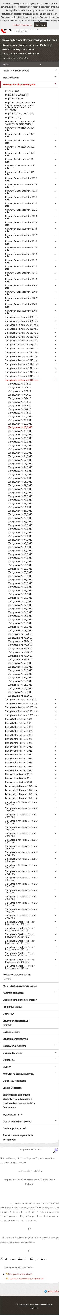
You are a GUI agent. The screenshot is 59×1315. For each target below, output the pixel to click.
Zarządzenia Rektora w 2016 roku (21, 356)
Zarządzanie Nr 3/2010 (19, 391)
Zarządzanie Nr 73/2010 (20, 644)
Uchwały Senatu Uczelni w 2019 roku (21, 223)
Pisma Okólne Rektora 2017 (18, 754)
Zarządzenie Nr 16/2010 (20, 438)
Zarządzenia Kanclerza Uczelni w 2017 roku (21, 860)
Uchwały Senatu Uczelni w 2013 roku (21, 261)
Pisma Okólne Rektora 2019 (18, 746)
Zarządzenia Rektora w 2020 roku (21, 340)
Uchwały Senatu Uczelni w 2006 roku (21, 305)
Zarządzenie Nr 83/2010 (20, 677)
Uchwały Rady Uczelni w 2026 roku (19, 129)
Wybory (7, 1066)
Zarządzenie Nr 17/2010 (20, 441)
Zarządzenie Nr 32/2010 (20, 496)
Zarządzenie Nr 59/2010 (20, 594)
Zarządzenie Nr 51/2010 (20, 565)
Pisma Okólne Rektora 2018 (18, 750)
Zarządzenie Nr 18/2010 (20, 445)
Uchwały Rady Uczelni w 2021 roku (19, 160)
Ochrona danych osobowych (17, 1121)
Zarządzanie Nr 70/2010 (20, 634)
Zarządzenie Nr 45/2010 (20, 543)
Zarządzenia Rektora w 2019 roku (21, 344)
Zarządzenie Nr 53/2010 (20, 572)
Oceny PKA (8, 1013)
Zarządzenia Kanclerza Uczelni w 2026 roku (21, 803)
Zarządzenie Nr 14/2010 (20, 430)
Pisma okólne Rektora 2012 (18, 774)
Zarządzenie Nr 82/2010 (20, 673)
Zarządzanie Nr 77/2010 (20, 659)
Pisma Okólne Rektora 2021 (18, 738)
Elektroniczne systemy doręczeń (20, 999)
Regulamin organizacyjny (17, 94)
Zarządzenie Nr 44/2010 (20, 539)
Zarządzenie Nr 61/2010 (20, 601)
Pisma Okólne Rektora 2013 (18, 770)
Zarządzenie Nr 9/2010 (19, 412)
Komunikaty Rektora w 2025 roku (21, 786)
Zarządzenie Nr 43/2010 (20, 536)
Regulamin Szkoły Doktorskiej (19, 113)
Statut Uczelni (12, 90)
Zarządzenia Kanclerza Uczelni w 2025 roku (21, 809)
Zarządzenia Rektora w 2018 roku (21, 348)
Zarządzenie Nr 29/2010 (20, 485)
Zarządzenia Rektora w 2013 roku (21, 368)
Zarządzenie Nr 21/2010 (20, 456)
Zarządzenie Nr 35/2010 (20, 507)
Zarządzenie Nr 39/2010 (20, 521)
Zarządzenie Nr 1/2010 (19, 383)
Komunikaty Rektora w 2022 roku (21, 790)
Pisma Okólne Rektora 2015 (18, 762)
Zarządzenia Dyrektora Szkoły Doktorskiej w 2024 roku (19, 935)
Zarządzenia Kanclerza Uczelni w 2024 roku (21, 815)
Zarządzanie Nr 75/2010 (20, 652)
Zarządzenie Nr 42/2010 (20, 532)
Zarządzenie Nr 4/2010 (19, 394)
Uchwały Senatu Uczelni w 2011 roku (21, 274)
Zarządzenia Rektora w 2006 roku (21, 711)
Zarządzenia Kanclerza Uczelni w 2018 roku (21, 853)
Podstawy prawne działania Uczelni (17, 976)
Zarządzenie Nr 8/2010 (19, 409)
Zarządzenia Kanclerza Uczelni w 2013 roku (21, 885)
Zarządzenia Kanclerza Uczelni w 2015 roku (21, 872)
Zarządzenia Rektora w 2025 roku (21, 320)
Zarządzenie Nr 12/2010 (20, 423)
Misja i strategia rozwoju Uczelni (20, 985)
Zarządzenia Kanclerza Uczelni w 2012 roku (21, 891)
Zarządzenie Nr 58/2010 (20, 590)
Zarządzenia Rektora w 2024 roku (21, 324)
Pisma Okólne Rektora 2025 (18, 723)
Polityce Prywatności (22, 24)
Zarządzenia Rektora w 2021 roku (21, 336)
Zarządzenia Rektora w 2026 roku (21, 316)
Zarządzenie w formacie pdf (20, 1274)
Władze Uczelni (11, 77)
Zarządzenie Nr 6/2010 (19, 401)
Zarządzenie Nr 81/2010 (20, 670)
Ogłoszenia (9, 1059)
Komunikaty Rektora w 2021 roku (21, 794)
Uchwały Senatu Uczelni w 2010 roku (21, 280)
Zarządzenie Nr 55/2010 (20, 579)
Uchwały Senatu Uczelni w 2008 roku (21, 293)
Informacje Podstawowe (16, 70)
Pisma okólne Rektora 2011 (18, 778)
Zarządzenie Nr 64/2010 (20, 612)
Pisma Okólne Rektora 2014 (18, 766)
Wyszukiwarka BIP (12, 1114)
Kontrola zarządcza (13, 992)
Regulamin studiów (14, 98)
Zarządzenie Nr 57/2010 (20, 586)
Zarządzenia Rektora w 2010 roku (20, 53)
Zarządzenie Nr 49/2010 (20, 557)
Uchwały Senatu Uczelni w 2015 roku (21, 248)
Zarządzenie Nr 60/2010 (20, 597)
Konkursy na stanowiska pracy (18, 1073)
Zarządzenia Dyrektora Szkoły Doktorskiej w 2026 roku (19, 923)
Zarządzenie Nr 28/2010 (20, 481)
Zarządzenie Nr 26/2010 (20, 474)
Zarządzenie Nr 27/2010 (20, 478)
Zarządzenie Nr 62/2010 (20, 605)
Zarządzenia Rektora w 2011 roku (21, 376)
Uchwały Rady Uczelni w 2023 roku (19, 148)
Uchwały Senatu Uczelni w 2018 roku (21, 230)
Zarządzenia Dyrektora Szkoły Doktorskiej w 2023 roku (19, 942)
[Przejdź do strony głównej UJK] (20, 32)
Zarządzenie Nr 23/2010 (20, 463)
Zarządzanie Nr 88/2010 (20, 695)
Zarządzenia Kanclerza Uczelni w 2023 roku (21, 822)
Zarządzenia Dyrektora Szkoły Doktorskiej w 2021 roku (19, 954)
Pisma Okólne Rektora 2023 (18, 730)
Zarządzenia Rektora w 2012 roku (21, 372)
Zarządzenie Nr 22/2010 (20, 459)
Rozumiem (40, 24)
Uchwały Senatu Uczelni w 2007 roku (21, 299)
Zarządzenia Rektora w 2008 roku (21, 703)
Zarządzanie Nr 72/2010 (20, 641)
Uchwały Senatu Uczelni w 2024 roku (21, 192)
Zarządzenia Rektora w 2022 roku (21, 332)
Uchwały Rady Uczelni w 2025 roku (19, 135)
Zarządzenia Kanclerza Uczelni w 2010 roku (21, 904)
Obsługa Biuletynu (12, 1052)
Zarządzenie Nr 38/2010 (20, 517)
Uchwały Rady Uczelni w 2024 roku (19, 141)
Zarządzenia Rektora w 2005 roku (21, 715)
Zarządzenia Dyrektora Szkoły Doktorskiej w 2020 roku (19, 960)
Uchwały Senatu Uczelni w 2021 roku (21, 211)
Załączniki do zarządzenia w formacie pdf (26, 1279)
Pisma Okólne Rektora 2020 (18, 742)
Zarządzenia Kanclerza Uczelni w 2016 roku (21, 866)
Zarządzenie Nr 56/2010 (20, 583)
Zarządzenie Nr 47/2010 (20, 550)
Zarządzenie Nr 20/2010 (20, 452)
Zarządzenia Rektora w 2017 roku (21, 352)
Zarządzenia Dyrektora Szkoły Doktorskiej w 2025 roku (19, 929)
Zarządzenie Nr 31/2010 (20, 492)
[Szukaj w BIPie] (55, 1150)
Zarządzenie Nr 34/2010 (20, 503)
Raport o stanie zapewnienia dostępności (18, 1137)
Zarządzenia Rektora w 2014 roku (21, 364)
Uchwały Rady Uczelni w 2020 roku (19, 166)
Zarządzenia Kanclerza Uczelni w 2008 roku (21, 916)
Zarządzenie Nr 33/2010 (20, 499)
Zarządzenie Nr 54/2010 (20, 575)
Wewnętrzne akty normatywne (18, 49)
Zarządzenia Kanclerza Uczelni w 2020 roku (21, 841)
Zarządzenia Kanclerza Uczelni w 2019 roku (21, 847)
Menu (6, 64)
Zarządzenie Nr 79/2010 (20, 666)
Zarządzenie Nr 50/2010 (20, 561)
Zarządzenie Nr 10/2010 (20, 416)
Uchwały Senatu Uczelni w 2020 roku (21, 217)
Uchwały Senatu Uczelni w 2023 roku (21, 198)
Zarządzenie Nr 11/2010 (20, 420)
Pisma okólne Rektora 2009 (18, 782)
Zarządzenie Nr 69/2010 (20, 630)
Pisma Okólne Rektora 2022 (18, 734)
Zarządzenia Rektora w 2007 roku (21, 707)
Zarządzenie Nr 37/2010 (20, 514)
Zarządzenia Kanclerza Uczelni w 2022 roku (21, 828)
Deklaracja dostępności (15, 1128)
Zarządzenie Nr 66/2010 (20, 619)
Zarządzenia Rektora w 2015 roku (21, 360)
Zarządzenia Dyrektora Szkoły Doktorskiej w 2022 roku (19, 948)
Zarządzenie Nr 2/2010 (19, 387)
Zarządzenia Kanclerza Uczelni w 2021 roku (21, 834)
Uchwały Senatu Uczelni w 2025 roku (21, 185)
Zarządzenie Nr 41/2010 (20, 528)
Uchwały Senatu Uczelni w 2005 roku (21, 312)
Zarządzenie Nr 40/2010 (20, 525)
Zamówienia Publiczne (14, 1045)
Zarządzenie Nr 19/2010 (20, 449)
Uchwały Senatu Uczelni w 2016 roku (21, 242)
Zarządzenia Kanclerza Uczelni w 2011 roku (21, 897)
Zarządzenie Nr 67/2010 (20, 623)
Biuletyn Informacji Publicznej (35, 45)
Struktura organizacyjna (15, 1038)
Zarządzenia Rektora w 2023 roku (21, 328)
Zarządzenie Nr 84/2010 (20, 681)
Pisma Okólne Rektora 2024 (18, 727)
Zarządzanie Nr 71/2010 (20, 637)
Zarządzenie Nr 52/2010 (20, 568)
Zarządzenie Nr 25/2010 (20, 470)
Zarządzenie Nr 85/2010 (20, 684)
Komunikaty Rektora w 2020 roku (21, 797)
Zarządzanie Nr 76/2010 (20, 655)
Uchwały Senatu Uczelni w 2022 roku (21, 204)
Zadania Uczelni (11, 1031)
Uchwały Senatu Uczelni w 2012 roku (21, 267)
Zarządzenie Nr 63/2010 (20, 608)
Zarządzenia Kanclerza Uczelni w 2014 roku (21, 878)
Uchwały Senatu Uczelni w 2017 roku (21, 236)
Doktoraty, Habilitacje (14, 1080)
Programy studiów (12, 1006)
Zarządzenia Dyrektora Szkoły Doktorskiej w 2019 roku (19, 967)
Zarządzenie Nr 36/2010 (20, 510)
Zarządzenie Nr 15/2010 (20, 434)
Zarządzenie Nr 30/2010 (20, 488)
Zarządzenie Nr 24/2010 (20, 467)
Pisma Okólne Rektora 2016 (18, 758)
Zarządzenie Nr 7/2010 (19, 405)
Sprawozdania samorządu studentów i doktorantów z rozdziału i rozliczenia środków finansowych (19, 1101)
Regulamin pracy (13, 117)
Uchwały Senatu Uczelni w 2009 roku (21, 286)
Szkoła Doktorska (12, 1087)
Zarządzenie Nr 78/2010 (20, 663)
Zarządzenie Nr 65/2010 (20, 615)
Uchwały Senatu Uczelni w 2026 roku (21, 179)
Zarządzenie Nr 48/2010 (20, 554)
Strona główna (9, 45)
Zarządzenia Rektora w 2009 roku (21, 699)
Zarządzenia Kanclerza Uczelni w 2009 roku (21, 910)
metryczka (53, 1291)
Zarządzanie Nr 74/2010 (20, 648)
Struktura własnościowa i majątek (16, 1022)
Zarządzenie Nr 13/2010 (15, 57)
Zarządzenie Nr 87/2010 (20, 692)
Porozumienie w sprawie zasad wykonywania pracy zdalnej (20, 122)
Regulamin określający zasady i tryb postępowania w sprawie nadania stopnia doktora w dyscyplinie (20, 106)
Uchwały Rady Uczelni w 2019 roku (19, 173)
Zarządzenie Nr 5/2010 (19, 398)
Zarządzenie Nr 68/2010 (20, 626)
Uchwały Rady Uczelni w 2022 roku (19, 154)
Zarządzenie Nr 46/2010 (20, 546)
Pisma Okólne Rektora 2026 (18, 719)
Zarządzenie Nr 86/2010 (20, 688)
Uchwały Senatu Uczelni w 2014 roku (21, 255)
